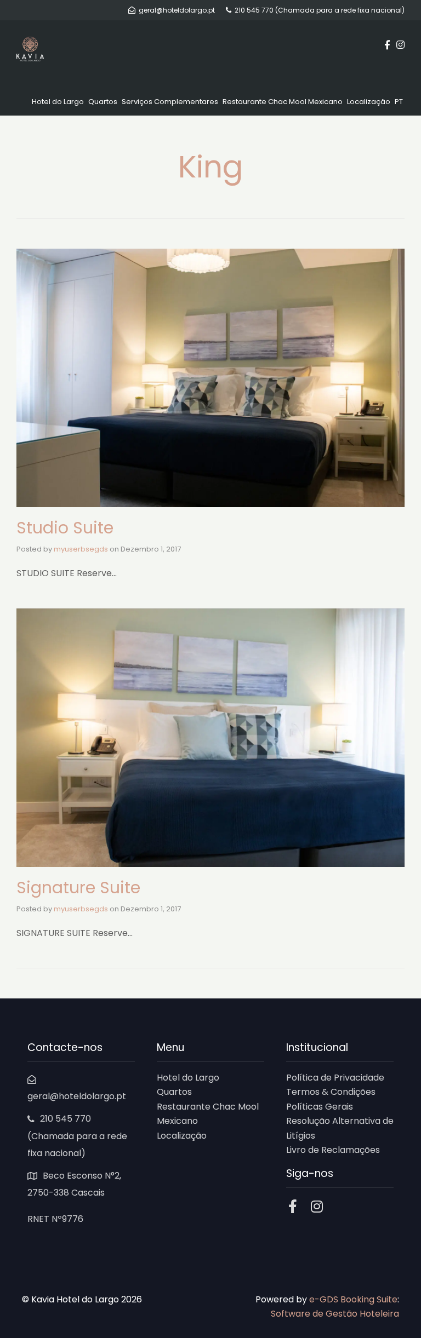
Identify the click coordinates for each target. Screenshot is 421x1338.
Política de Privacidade (335, 1077)
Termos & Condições (331, 1092)
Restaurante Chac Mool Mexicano (283, 101)
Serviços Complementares (170, 101)
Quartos (102, 101)
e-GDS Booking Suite (353, 1299)
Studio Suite (64, 527)
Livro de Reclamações (333, 1150)
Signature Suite (78, 887)
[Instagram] (317, 1206)
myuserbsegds (81, 549)
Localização (368, 101)
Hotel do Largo (58, 101)
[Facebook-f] (293, 1206)
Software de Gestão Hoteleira (335, 1313)
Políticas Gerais (319, 1106)
